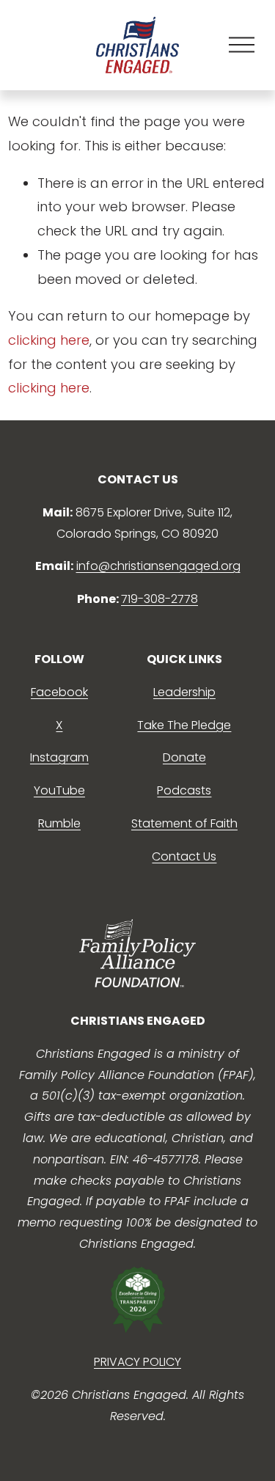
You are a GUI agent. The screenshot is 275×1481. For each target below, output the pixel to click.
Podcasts (184, 790)
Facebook (59, 692)
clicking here (48, 340)
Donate (184, 757)
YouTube (59, 790)
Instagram (59, 757)
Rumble (59, 823)
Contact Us (184, 856)
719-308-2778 (159, 598)
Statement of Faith (184, 823)
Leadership (184, 692)
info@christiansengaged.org (158, 565)
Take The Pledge (184, 725)
